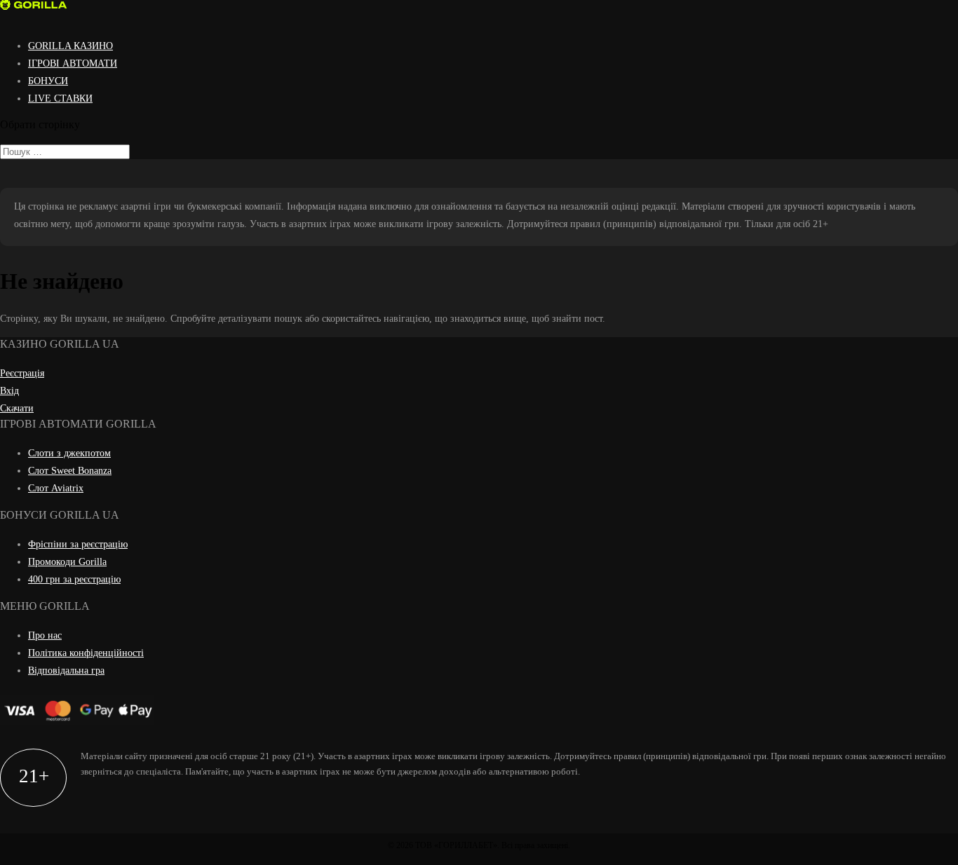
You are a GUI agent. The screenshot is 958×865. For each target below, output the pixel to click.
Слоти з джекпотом (69, 453)
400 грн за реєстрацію (74, 579)
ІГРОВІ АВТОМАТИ (72, 63)
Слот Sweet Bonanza (70, 470)
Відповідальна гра (66, 670)
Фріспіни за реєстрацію (78, 544)
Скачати (17, 408)
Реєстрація (22, 373)
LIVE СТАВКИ (60, 98)
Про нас (45, 635)
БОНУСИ (48, 81)
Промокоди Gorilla (67, 562)
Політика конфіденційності (86, 653)
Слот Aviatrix (55, 488)
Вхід (9, 391)
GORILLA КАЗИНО (70, 46)
